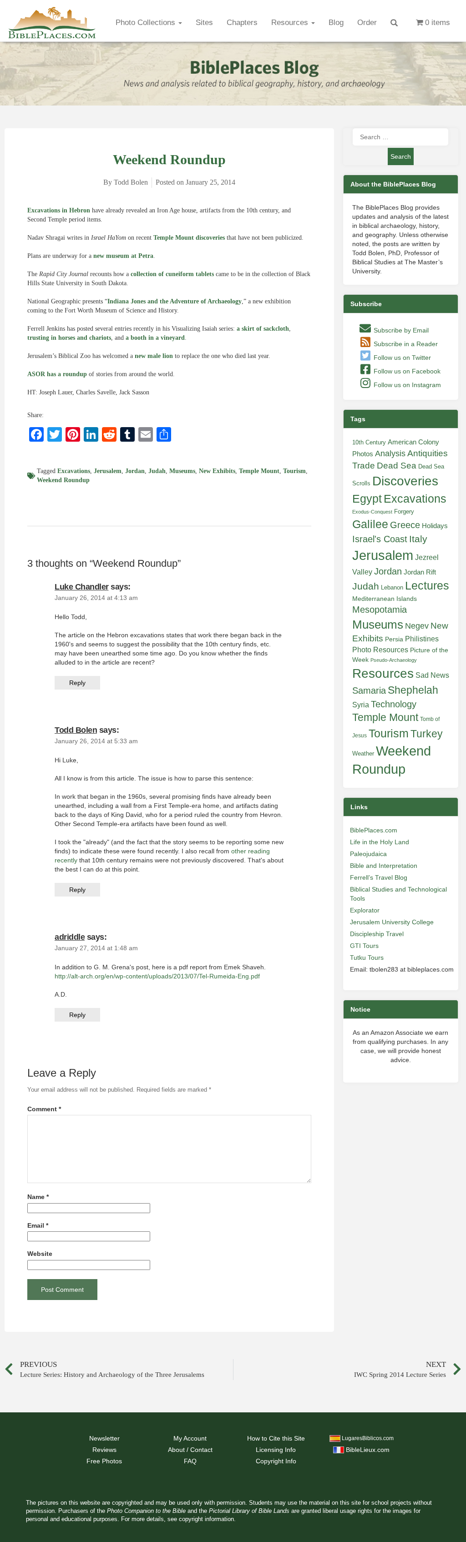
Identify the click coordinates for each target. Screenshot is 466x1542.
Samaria (369, 690)
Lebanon (392, 587)
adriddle (70, 937)
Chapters (242, 22)
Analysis (390, 453)
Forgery (404, 511)
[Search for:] (400, 137)
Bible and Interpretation (383, 865)
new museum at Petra (123, 255)
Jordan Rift (420, 572)
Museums (182, 471)
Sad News (432, 675)
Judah (157, 471)
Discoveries (405, 481)
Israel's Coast (379, 539)
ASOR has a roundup (57, 374)
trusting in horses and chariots (69, 337)
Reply (77, 682)
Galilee (370, 524)
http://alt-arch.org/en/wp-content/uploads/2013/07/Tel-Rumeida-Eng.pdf (157, 976)
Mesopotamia (379, 610)
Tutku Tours (367, 957)
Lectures (427, 585)
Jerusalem (108, 471)
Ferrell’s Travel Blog (378, 877)
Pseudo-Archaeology (393, 660)
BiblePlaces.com (373, 830)
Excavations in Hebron (58, 210)
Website (39, 1253)
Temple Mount (259, 471)
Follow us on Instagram (406, 384)
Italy (418, 539)
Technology (393, 704)
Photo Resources (380, 650)
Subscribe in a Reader (405, 344)
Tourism (294, 471)
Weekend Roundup (63, 480)
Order (367, 22)
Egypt (367, 498)
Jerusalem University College (392, 922)
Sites (204, 22)
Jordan (135, 471)
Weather (363, 753)
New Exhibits (217, 471)
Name (38, 1197)
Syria (360, 704)
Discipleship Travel (377, 933)
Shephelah (413, 690)
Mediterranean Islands (384, 598)
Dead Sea (396, 465)
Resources (290, 22)
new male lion (154, 356)
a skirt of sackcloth (263, 328)
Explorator (365, 910)
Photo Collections (146, 22)
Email (37, 1225)
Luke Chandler (82, 586)
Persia (394, 639)
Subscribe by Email (400, 330)
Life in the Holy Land (379, 842)
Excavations (73, 471)
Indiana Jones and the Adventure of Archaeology (174, 301)
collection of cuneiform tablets (172, 274)
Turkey (426, 734)
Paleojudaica (368, 853)
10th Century (369, 442)
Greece (405, 525)
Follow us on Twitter (401, 357)
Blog (336, 22)
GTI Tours (364, 945)
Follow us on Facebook (406, 371)
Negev (417, 625)
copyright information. (207, 1519)
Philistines (422, 639)
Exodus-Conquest (372, 511)
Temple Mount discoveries (189, 237)
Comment (44, 1109)
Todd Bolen (76, 730)
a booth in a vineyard (155, 337)
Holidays (435, 525)
